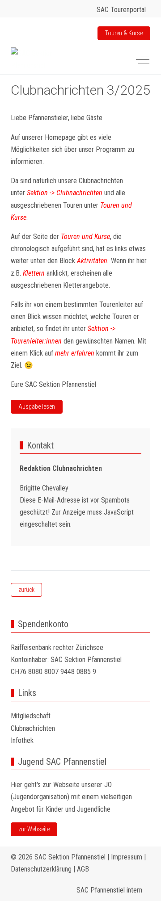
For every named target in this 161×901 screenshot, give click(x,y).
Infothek (22, 740)
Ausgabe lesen (36, 406)
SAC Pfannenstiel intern (111, 890)
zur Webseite (34, 829)
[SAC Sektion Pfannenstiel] (44, 59)
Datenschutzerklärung (41, 869)
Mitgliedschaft (31, 716)
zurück (26, 589)
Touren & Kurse (124, 33)
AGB (83, 869)
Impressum (126, 857)
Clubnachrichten (33, 728)
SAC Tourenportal (121, 9)
